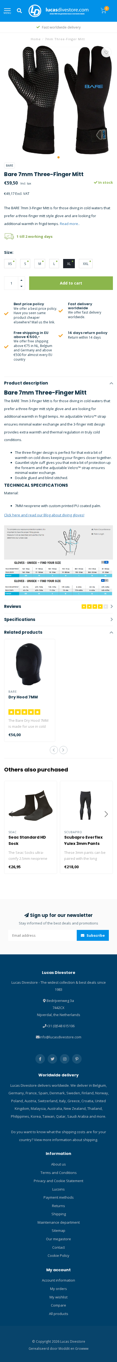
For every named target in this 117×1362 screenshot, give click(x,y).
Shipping (58, 1213)
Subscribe (95, 935)
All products (58, 1313)
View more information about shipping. (66, 1139)
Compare (58, 1305)
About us (58, 1164)
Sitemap (58, 1230)
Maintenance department (59, 1222)
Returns (58, 1205)
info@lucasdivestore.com (60, 1037)
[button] (58, 157)
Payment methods (59, 1197)
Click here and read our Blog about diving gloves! (44, 515)
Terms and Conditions (59, 1172)
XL (69, 263)
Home (36, 39)
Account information (58, 1280)
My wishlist (58, 1297)
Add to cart (71, 283)
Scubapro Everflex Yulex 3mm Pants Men (83, 843)
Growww (81, 1348)
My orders (58, 1288)
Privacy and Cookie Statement (58, 1180)
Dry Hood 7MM (23, 697)
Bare (9, 165)
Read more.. (70, 223)
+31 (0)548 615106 (60, 1025)
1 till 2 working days (35, 236)
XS (10, 263)
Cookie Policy (58, 1255)
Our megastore (58, 1238)
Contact (58, 1247)
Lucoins (58, 1189)
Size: (8, 252)
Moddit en (67, 1348)
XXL (85, 263)
